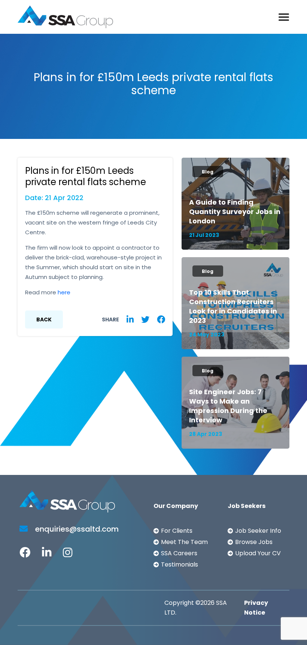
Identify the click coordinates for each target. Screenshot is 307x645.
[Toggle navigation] (283, 17)
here (64, 292)
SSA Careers (179, 553)
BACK (44, 319)
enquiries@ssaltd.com (76, 529)
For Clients (176, 530)
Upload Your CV (258, 553)
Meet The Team (184, 542)
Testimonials (179, 564)
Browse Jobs (254, 542)
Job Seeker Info (258, 530)
